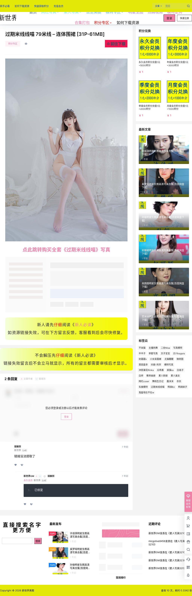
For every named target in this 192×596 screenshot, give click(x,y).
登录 (169, 18)
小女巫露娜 (155, 359)
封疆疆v (143, 359)
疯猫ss (170, 370)
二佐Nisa (165, 347)
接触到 (17, 447)
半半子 (142, 353)
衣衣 (179, 381)
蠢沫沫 (170, 381)
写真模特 (177, 347)
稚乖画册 (150, 375)
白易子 (180, 370)
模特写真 (168, 364)
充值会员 (58, 5)
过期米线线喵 (157, 386)
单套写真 (153, 353)
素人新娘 (163, 375)
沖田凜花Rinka (146, 370)
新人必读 (83, 324)
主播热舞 (153, 347)
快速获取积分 (41, 5)
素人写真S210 (177, 533)
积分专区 (101, 23)
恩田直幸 (143, 364)
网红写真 (48, 12)
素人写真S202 (177, 568)
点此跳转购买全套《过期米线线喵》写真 (66, 250)
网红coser (144, 381)
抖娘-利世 (156, 364)
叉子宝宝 (165, 353)
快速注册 (184, 18)
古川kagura (179, 353)
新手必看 (5, 5)
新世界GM (29, 476)
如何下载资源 (22, 5)
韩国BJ (171, 386)
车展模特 (143, 386)
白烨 (141, 375)
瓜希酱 (160, 370)
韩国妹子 (182, 386)
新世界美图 (27, 590)
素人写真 (71, 12)
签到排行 (121, 577)
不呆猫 (142, 347)
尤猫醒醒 (168, 359)
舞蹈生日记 (158, 381)
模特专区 (113, 12)
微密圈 (180, 359)
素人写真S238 (177, 560)
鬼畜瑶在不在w (146, 392)
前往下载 (117, 44)
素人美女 (175, 375)
